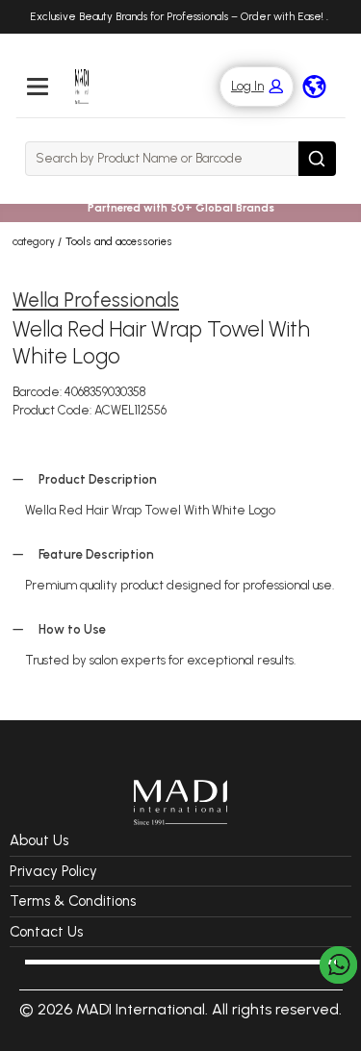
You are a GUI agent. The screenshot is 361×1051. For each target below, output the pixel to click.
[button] (247, 87)
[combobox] (161, 158)
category (34, 241)
